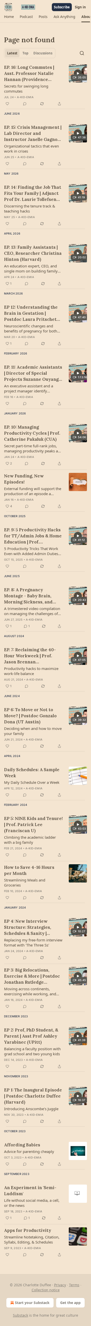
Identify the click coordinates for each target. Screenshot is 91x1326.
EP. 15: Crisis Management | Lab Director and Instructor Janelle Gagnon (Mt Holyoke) (32, 133)
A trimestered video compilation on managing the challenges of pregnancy (32, 611)
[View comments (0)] (24, 104)
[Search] (82, 53)
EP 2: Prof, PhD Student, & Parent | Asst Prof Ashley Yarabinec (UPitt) (31, 1036)
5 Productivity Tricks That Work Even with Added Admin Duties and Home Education (31, 551)
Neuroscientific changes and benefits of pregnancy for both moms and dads (30, 328)
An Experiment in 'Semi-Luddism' (30, 1190)
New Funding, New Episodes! (24, 479)
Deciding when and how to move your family (33, 731)
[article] (45, 85)
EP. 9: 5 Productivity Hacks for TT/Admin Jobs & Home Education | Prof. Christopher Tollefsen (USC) (33, 536)
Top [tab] (25, 53)
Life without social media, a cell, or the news (31, 1203)
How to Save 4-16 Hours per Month (29, 870)
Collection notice (46, 1290)
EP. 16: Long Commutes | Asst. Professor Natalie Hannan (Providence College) (29, 73)
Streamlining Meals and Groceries (24, 882)
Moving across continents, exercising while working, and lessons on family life (30, 991)
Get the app (70, 1302)
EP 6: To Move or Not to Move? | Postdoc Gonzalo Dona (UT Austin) (30, 716)
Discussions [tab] (42, 53)
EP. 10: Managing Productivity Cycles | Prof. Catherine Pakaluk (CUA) (32, 433)
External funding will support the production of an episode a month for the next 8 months (32, 491)
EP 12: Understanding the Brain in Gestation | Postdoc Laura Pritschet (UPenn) (31, 313)
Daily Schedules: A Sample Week (31, 772)
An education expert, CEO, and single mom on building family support (31, 268)
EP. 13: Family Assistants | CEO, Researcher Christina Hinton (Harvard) (33, 253)
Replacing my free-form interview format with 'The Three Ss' (33, 942)
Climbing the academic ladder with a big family (30, 840)
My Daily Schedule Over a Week (31, 782)
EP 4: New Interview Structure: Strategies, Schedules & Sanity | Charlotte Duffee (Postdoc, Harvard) (32, 927)
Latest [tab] (12, 53)
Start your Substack (32, 1302)
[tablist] (29, 53)
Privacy (60, 1284)
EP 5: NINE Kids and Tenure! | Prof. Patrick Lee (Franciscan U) (33, 824)
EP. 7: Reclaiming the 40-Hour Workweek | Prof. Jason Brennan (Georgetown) (30, 656)
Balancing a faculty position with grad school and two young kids (32, 1051)
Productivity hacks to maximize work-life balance (31, 671)
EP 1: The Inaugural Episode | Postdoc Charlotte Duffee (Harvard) (33, 1096)
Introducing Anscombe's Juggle (31, 1108)
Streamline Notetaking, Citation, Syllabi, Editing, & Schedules (31, 1239)
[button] (9, 16)
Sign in (80, 7)
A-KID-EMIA (25, 97)
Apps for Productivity (27, 1230)
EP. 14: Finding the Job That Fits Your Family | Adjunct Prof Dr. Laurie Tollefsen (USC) (32, 193)
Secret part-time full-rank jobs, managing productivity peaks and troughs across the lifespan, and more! (33, 448)
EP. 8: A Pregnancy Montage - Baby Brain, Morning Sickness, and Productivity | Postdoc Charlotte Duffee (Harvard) (33, 596)
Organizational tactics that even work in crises (31, 148)
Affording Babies (22, 1145)
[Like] (7, 104)
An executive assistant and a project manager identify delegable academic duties (28, 388)
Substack (20, 1315)
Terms (74, 1284)
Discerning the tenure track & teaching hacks (29, 208)
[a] (78, 73)
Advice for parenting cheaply (29, 1151)
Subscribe (62, 7)
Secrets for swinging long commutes (26, 88)
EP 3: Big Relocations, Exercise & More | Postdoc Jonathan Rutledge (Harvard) (32, 976)
